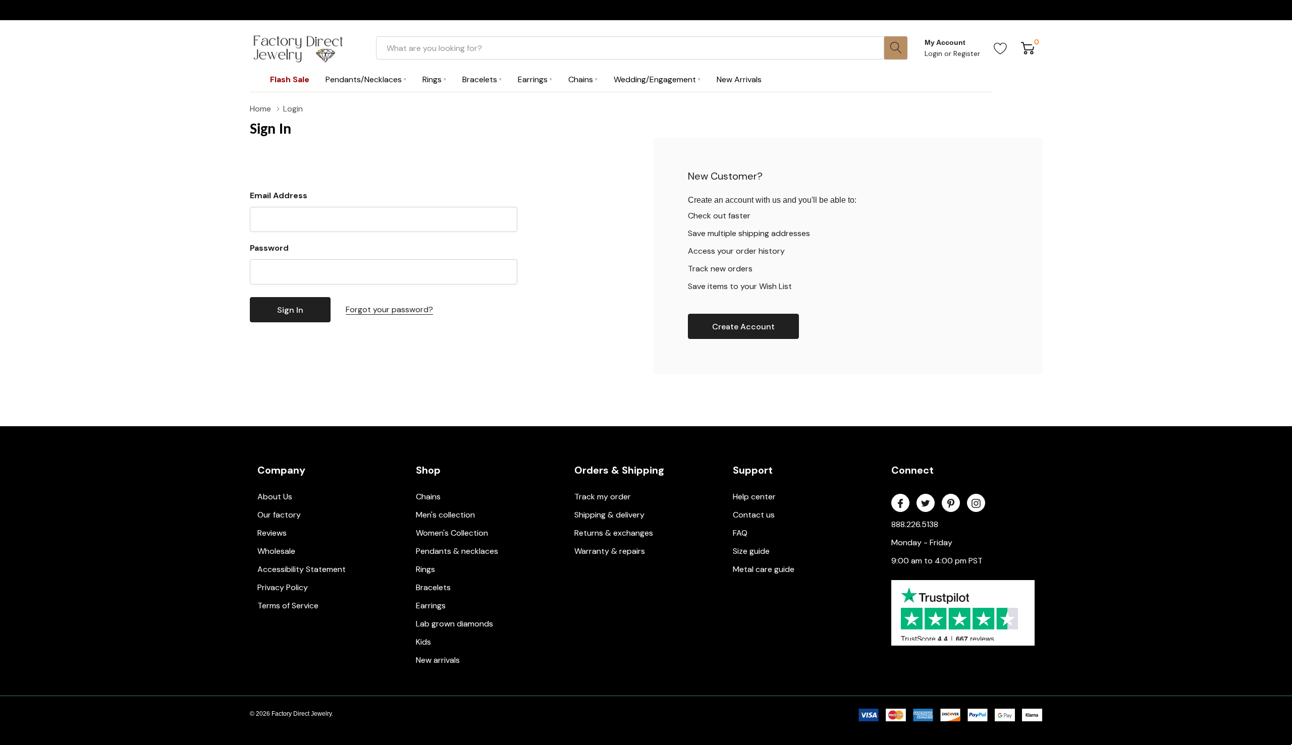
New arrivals (438, 660)
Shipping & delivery (609, 514)
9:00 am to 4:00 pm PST (937, 560)
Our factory (279, 514)
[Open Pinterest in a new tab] (950, 503)
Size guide (751, 551)
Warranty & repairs (609, 551)
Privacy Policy (282, 587)
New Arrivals (739, 79)
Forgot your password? (389, 309)
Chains (428, 496)
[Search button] (895, 48)
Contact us (754, 514)
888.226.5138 (914, 524)
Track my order (602, 496)
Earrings (431, 605)
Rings (425, 569)
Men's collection (445, 514)
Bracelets (433, 587)
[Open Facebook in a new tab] (900, 503)
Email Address (278, 195)
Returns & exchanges (613, 533)
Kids (423, 642)
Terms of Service (287, 605)
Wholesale (276, 551)
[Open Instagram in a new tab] (976, 503)
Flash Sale (289, 79)
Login (934, 53)
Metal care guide (763, 569)
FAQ (740, 533)
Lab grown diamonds (454, 623)
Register (966, 53)
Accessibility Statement (301, 569)
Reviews (272, 533)
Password (269, 248)
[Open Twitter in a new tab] (925, 503)
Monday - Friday (921, 542)
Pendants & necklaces (457, 551)
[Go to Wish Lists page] (1000, 48)
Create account (743, 326)
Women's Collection (452, 533)
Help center (754, 496)
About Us (274, 496)
